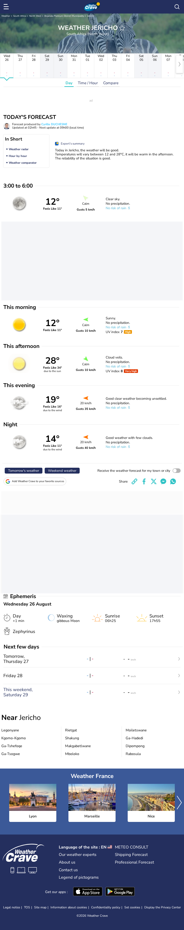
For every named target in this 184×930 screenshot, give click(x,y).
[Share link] (134, 481)
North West (35, 16)
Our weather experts (77, 854)
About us (67, 862)
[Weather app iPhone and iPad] (87, 892)
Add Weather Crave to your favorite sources (38, 481)
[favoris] (122, 28)
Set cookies (132, 907)
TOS (27, 907)
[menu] (7, 6)
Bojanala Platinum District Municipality (64, 16)
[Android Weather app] (120, 892)
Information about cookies (68, 907)
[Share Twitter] (154, 481)
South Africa (19, 16)
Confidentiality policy (105, 907)
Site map (40, 907)
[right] (179, 64)
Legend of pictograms (79, 877)
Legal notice (11, 907)
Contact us (68, 870)
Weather (5, 16)
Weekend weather (62, 470)
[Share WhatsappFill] (173, 481)
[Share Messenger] (163, 481)
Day (69, 83)
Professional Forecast (134, 862)
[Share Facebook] (144, 481)
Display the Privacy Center (162, 907)
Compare (110, 83)
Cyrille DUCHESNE (54, 124)
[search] (177, 6)
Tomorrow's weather (23, 470)
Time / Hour (88, 83)
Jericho (90, 16)
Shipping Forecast (131, 854)
